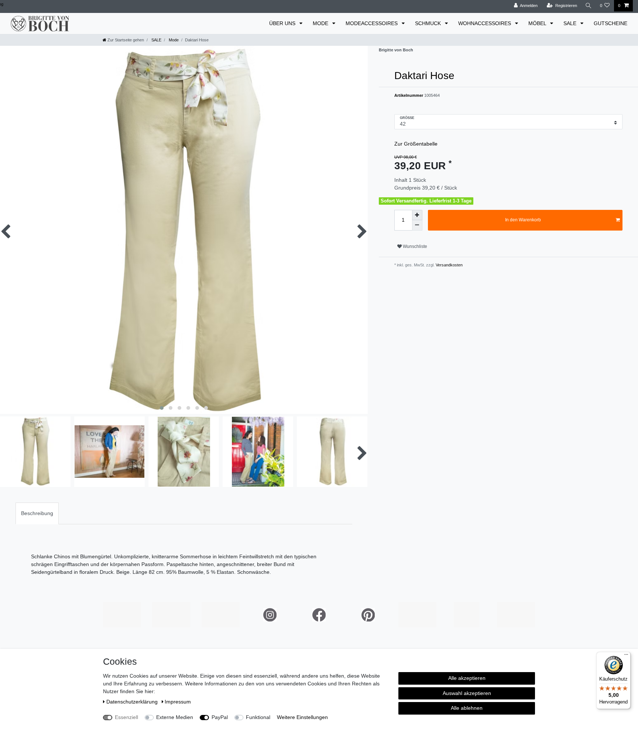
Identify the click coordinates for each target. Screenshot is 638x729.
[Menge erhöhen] (417, 215)
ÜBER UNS (283, 23)
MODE (321, 23)
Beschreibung (37, 513)
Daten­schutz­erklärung (132, 702)
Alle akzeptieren (467, 678)
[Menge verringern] (417, 225)
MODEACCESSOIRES (372, 23)
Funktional (258, 717)
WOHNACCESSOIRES (485, 23)
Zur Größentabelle (416, 144)
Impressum (178, 702)
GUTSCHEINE (610, 23)
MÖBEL (538, 23)
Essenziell (126, 717)
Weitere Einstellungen (302, 717)
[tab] (37, 513)
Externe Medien (174, 717)
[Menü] (626, 656)
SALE (570, 23)
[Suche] (588, 5)
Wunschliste (414, 246)
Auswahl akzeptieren (467, 693)
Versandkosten (449, 265)
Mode (173, 40)
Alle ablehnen (467, 708)
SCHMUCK (428, 23)
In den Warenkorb (523, 219)
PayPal (220, 717)
